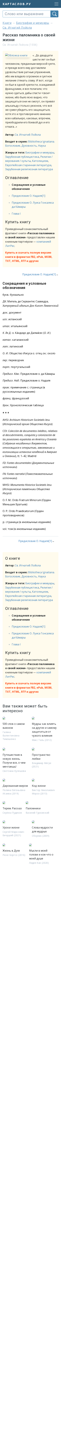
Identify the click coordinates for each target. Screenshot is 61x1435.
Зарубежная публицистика (22, 157)
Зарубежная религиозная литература (29, 169)
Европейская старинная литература (28, 165)
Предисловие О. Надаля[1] (28, 196)
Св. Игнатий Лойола (28, 134)
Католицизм (40, 161)
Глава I (16, 213)
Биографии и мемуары (39, 152)
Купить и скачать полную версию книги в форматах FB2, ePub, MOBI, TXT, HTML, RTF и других (28, 257)
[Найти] (54, 14)
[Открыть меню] (55, 4)
